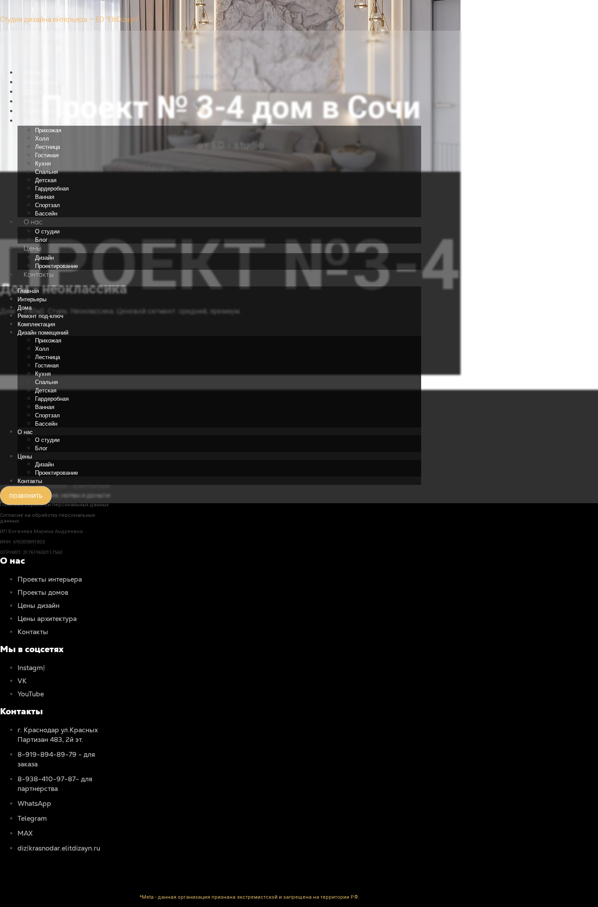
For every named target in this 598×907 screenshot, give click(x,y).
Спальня (46, 172)
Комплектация (47, 111)
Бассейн (46, 213)
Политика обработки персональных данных (54, 505)
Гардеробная (52, 188)
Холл (42, 138)
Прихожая (48, 130)
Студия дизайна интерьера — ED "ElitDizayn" (69, 19)
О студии (47, 231)
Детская (45, 180)
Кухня (43, 163)
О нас (33, 222)
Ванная (44, 197)
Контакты (39, 274)
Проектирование (56, 266)
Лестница (47, 147)
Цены (33, 248)
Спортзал (47, 205)
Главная (37, 72)
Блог (41, 239)
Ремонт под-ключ (52, 101)
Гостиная (47, 155)
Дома (33, 92)
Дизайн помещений (56, 120)
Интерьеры (42, 82)
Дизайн (44, 257)
